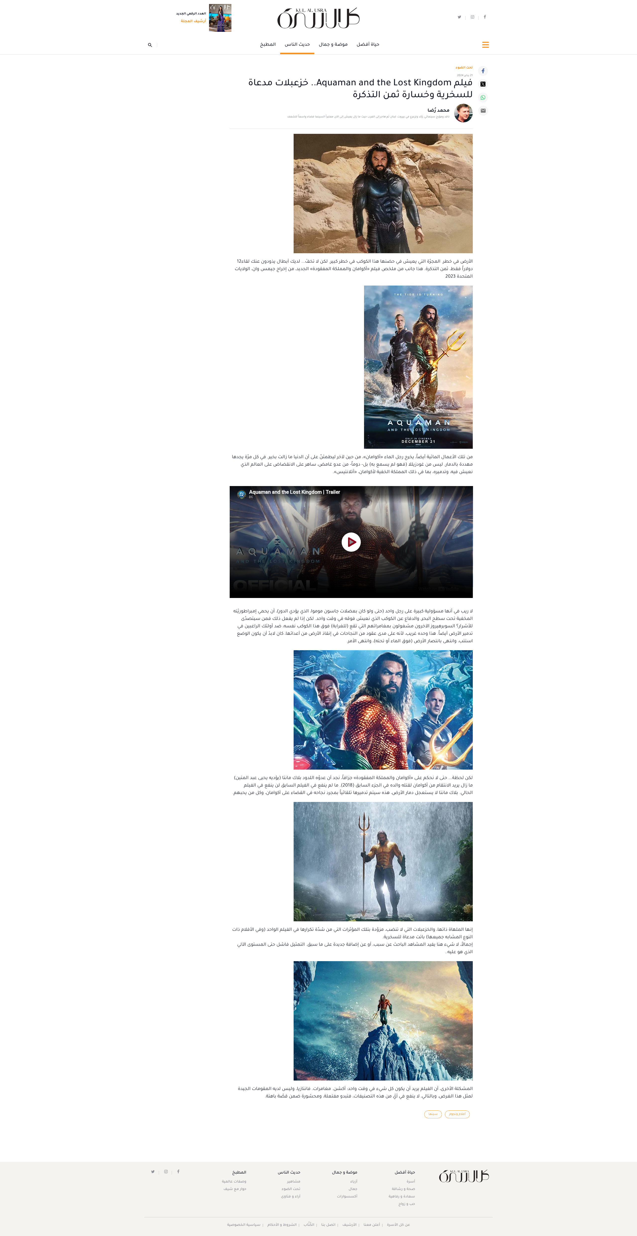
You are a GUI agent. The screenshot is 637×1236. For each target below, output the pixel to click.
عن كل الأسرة (398, 1225)
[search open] (152, 45)
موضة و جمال (333, 45)
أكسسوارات (347, 1197)
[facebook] (485, 18)
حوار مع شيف (234, 1189)
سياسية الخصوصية (244, 1225)
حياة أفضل (368, 45)
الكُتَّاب (309, 1225)
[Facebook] (482, 71)
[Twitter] (482, 84)
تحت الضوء (464, 68)
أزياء (353, 1182)
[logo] (318, 18)
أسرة (411, 1182)
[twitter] (459, 18)
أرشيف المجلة (193, 22)
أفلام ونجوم (457, 1114)
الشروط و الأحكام (282, 1225)
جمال (353, 1189)
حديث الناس (297, 45)
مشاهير (293, 1182)
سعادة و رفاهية (402, 1197)
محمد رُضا (438, 110)
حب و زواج (406, 1204)
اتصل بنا (328, 1225)
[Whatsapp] (482, 97)
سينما (433, 1114)
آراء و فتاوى (290, 1197)
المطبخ (268, 45)
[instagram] (472, 18)
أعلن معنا (372, 1225)
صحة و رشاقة (403, 1189)
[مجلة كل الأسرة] (463, 1176)
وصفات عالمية (234, 1182)
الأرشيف (349, 1225)
